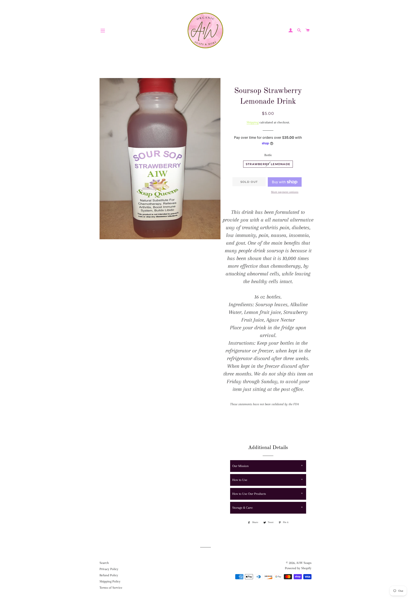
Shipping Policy (110, 581)
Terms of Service (111, 588)
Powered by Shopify (298, 568)
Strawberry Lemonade (268, 164)
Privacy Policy (109, 569)
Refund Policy (109, 575)
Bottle (268, 155)
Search (104, 563)
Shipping (253, 122)
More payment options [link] (284, 192)
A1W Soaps (303, 563)
